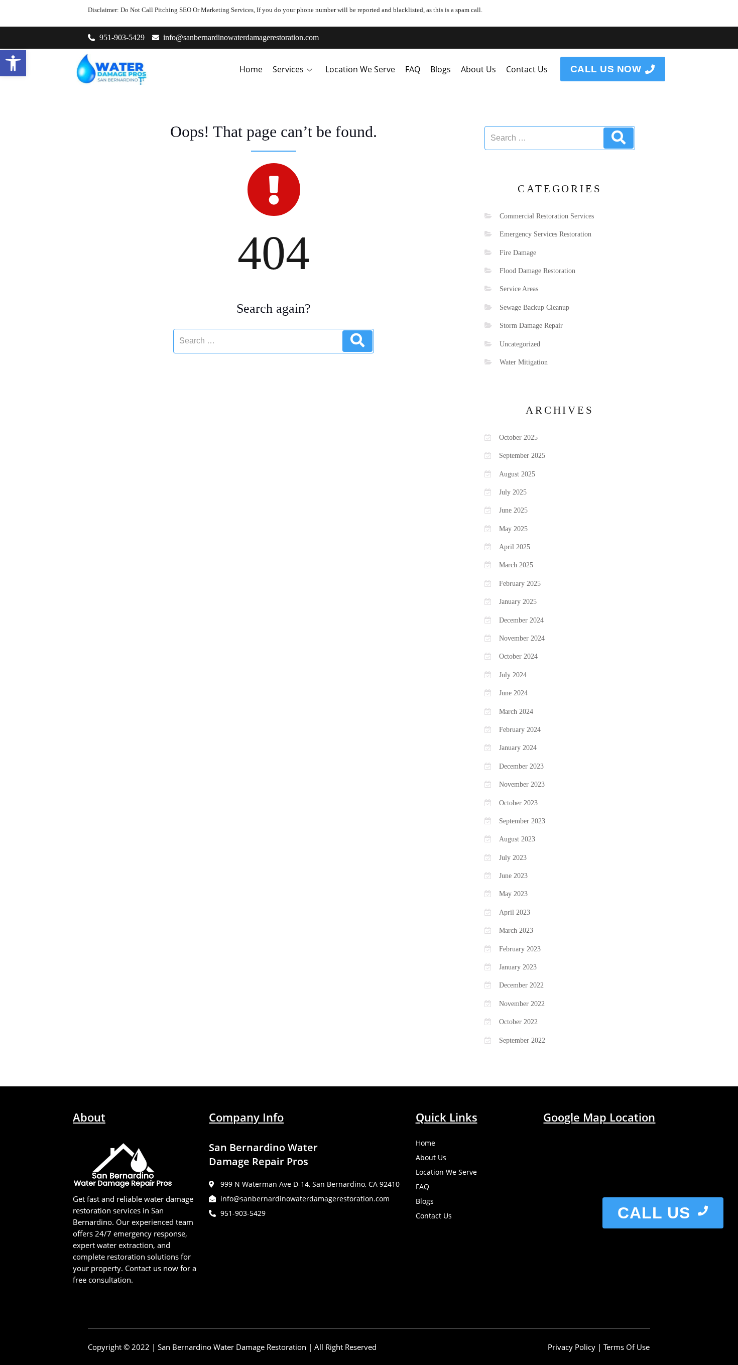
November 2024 (522, 638)
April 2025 (514, 547)
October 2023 (518, 803)
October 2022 (518, 1022)
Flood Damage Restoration (537, 271)
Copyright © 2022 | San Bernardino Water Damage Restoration (197, 1347)
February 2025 (520, 583)
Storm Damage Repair (531, 325)
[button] (13, 63)
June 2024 (513, 693)
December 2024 (521, 620)
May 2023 (513, 894)
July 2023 (513, 857)
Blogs (440, 69)
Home (251, 69)
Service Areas (519, 289)
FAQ (412, 69)
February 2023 (520, 949)
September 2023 (522, 821)
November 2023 (522, 784)
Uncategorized (520, 344)
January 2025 (518, 601)
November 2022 (522, 1004)
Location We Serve (360, 69)
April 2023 (514, 912)
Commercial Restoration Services (547, 216)
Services (288, 69)
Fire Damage (518, 253)
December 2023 (521, 766)
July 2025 (513, 492)
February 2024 (520, 729)
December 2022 (521, 985)
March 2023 (516, 930)
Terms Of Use (626, 1347)
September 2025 (522, 455)
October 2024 (518, 656)
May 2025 (513, 529)
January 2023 (518, 967)
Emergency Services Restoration (545, 234)
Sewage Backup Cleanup (534, 307)
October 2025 (518, 437)
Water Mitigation (524, 362)
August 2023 (517, 839)
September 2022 (522, 1040)
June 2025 (513, 510)
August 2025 (517, 474)
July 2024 (513, 675)
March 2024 (516, 711)
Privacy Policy (571, 1347)
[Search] (357, 340)
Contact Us (527, 69)
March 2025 (516, 565)
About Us (478, 69)
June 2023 (513, 876)
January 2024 (518, 748)
